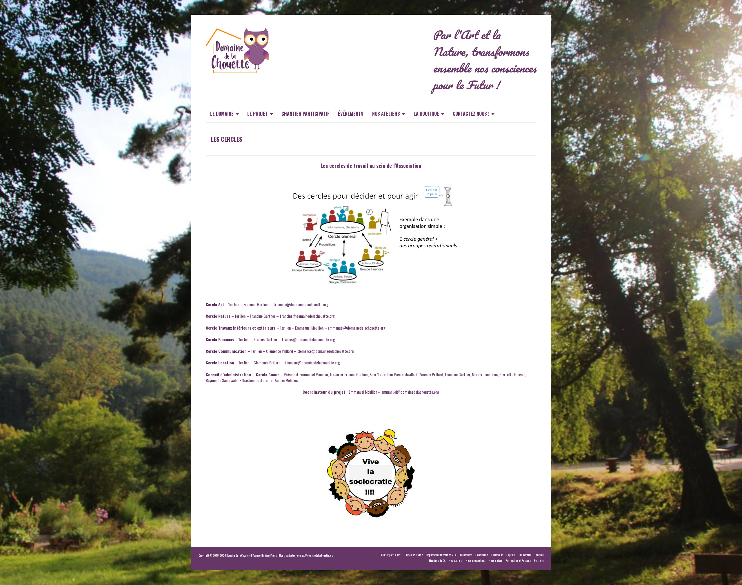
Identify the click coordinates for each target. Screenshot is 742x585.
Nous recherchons (475, 560)
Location (539, 555)
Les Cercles (525, 555)
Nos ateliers (386, 113)
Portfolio (538, 560)
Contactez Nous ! (471, 113)
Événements (350, 113)
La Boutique (426, 113)
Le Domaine (222, 113)
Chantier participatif (305, 113)
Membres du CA (437, 560)
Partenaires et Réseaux (518, 560)
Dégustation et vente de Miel (441, 555)
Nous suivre (495, 560)
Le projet (257, 113)
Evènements (466, 555)
